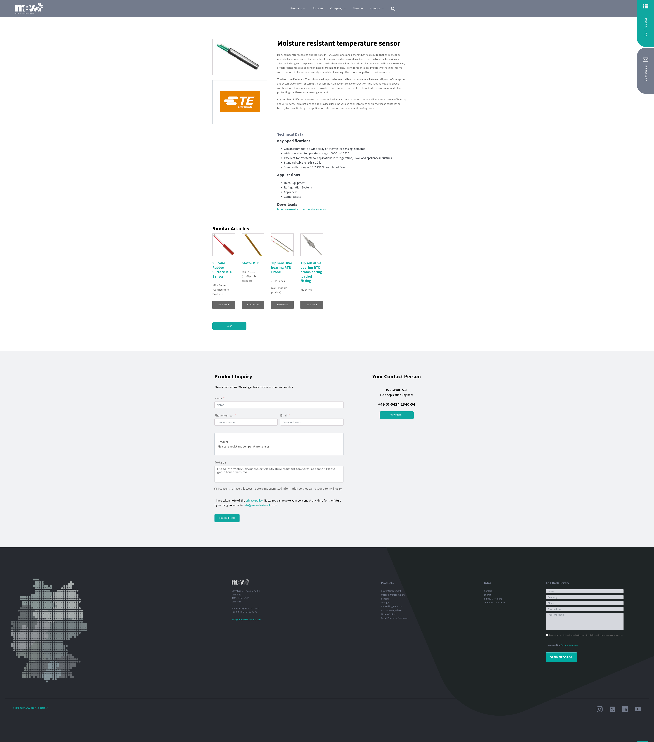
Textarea (220, 462)
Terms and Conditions (494, 602)
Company (336, 8)
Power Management (391, 590)
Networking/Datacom (391, 606)
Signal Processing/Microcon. (394, 618)
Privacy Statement (493, 598)
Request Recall (227, 518)
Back (229, 325)
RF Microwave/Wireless (392, 610)
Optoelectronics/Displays (393, 594)
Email (283, 415)
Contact (375, 8)
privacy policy (254, 500)
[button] (645, 23)
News (356, 8)
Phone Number (223, 415)
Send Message (561, 657)
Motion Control (388, 614)
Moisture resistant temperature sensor (302, 209)
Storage (385, 602)
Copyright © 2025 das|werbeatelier (30, 707)
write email (397, 415)
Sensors (385, 598)
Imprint (487, 594)
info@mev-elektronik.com (260, 505)
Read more (223, 304)
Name (218, 398)
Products (296, 8)
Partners (318, 8)
